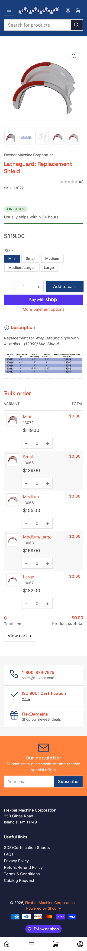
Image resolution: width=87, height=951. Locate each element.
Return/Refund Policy (23, 867)
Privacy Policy (16, 860)
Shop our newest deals (41, 719)
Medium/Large (21, 267)
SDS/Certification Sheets (27, 847)
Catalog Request (19, 880)
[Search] (76, 25)
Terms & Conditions (22, 874)
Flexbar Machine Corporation (29, 155)
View (26, 698)
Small (30, 258)
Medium (52, 258)
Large (49, 267)
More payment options (43, 309)
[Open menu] (9, 10)
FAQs (8, 854)
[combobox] (43, 25)
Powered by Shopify (43, 908)
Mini (12, 258)
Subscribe (68, 781)
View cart (17, 635)
